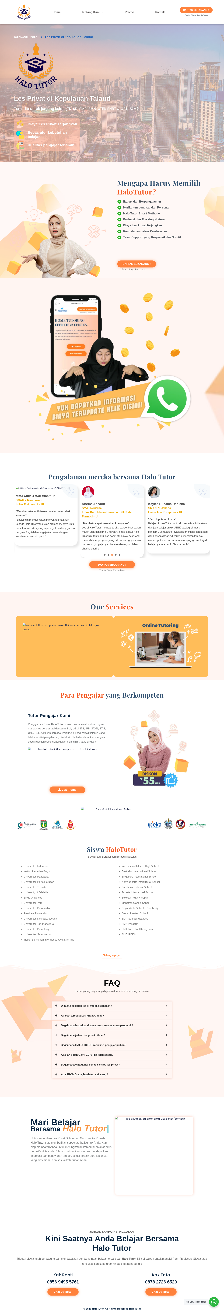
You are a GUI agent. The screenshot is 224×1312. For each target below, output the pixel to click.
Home (56, 12)
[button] (92, 12)
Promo (129, 12)
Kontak (160, 12)
